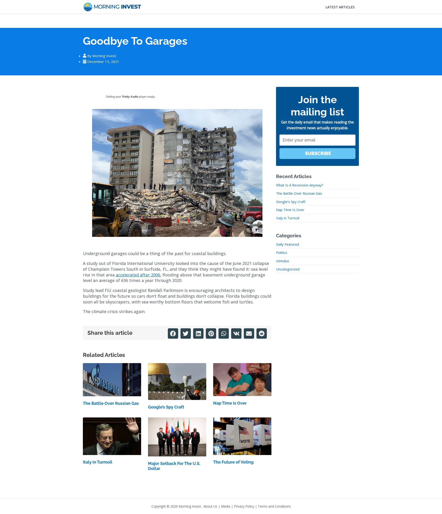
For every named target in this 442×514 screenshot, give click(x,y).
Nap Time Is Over (230, 403)
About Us (210, 506)
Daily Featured (287, 244)
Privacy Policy (244, 506)
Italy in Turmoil (97, 462)
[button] (173, 333)
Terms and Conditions (274, 506)
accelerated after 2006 (138, 275)
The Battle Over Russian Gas (111, 403)
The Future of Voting (233, 462)
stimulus (282, 260)
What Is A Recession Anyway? (299, 185)
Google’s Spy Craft (166, 407)
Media (225, 506)
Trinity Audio (130, 96)
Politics (281, 252)
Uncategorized (288, 269)
